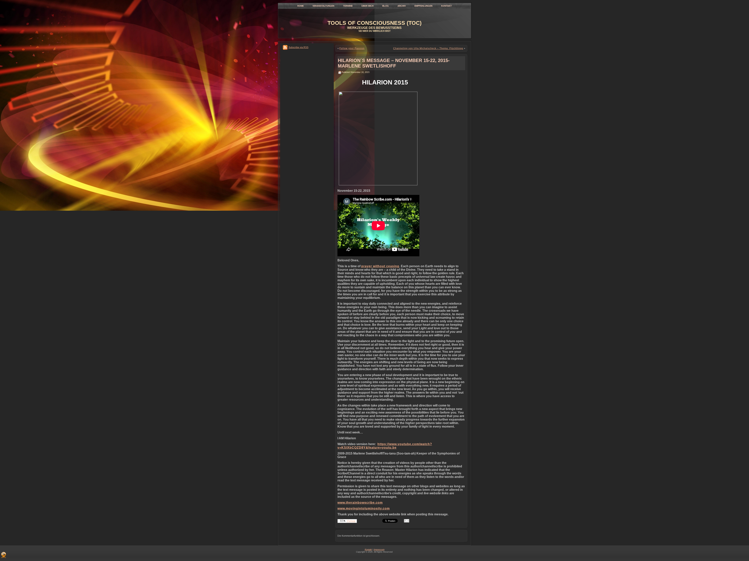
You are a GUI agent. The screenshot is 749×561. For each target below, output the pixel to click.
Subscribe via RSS (298, 47)
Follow (351, 521)
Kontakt (368, 549)
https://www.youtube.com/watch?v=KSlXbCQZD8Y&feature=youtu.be (384, 445)
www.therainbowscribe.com (360, 502)
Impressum (379, 549)
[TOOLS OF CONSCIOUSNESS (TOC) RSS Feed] (3, 555)
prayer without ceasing (380, 266)
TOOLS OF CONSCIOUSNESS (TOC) (374, 23)
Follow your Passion (352, 48)
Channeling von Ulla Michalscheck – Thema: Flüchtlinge (428, 48)
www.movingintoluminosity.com (363, 508)
